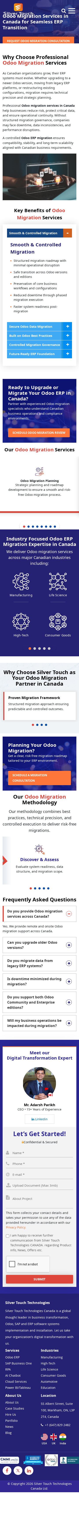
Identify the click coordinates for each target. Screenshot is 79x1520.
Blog (8, 1433)
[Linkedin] (29, 1470)
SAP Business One (18, 1363)
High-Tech (48, 1363)
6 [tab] (46, 527)
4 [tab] (37, 527)
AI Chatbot (13, 1375)
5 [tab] (42, 527)
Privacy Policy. (16, 1227)
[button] (30, 648)
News (9, 1427)
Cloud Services (16, 1381)
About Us (12, 1402)
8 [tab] (55, 527)
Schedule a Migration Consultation (30, 778)
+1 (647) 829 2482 (57, 1425)
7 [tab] (50, 527)
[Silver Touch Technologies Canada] (18, 10)
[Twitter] (18, 1470)
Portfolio (11, 1420)
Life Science (49, 1369)
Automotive (49, 1381)
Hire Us (10, 1414)
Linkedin (41, 1119)
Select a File (39, 1186)
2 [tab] (28, 527)
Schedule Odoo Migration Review (39, 433)
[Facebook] (7, 1470)
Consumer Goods (53, 1375)
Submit (39, 1279)
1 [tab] (24, 527)
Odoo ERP (12, 1357)
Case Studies (14, 1408)
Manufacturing (52, 1357)
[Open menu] (71, 11)
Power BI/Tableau (18, 1388)
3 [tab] (33, 527)
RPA (8, 1369)
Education (48, 1388)
